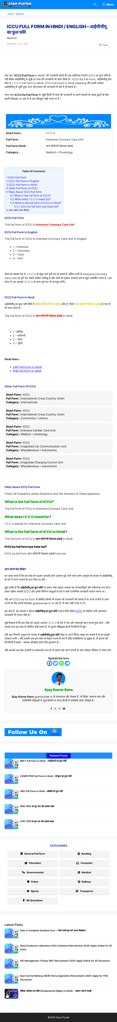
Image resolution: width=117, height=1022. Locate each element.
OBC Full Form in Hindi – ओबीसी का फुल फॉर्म (41, 791)
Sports (35, 891)
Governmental (35, 872)
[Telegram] (67, 663)
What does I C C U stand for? (30, 199)
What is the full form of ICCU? (30, 195)
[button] (94, 4)
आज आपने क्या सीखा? (18, 210)
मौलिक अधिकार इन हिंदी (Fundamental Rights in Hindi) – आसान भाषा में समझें (55, 990)
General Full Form (34, 853)
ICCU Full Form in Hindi (21, 184)
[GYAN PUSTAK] (17, 4)
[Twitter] (55, 663)
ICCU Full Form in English (22, 181)
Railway (86, 881)
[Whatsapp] (61, 663)
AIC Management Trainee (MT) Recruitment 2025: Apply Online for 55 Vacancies (65, 960)
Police (34, 881)
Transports (86, 891)
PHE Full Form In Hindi (27, 370)
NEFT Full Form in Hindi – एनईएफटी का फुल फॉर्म (43, 760)
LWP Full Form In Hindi (27, 367)
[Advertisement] (60, 64)
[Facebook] (49, 663)
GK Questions (34, 900)
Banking (86, 853)
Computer (87, 862)
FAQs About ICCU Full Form (24, 191)
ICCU (79, 611)
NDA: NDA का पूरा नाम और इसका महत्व (37, 806)
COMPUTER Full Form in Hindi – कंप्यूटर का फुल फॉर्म (46, 776)
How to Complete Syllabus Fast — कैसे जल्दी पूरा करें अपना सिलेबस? (53, 930)
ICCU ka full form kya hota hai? (36, 206)
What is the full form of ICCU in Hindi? (35, 202)
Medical (20, 13)
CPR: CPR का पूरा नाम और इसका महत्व (37, 821)
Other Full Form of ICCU (22, 188)
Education (35, 862)
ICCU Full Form (16, 177)
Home (10, 13)
